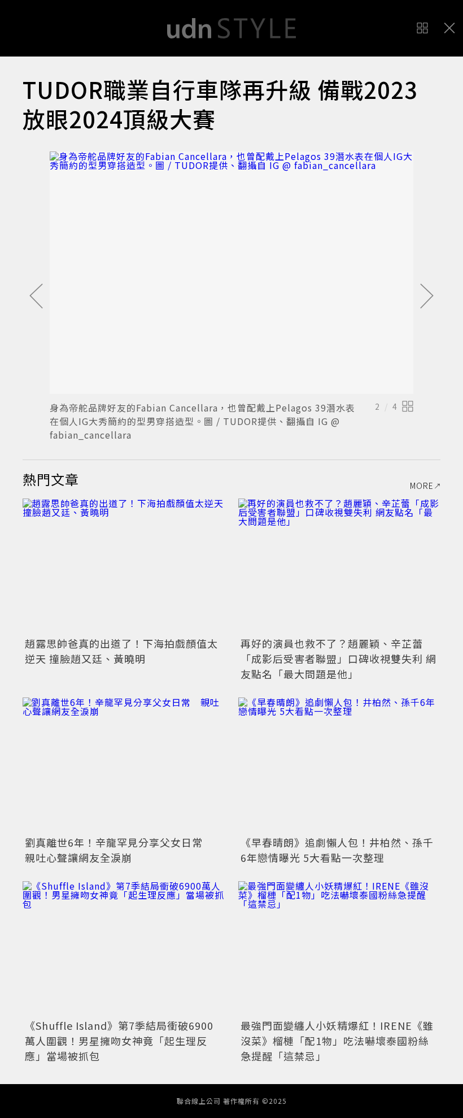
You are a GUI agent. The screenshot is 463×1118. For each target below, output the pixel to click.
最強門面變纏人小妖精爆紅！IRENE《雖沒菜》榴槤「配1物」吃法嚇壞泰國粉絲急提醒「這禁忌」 (337, 1040)
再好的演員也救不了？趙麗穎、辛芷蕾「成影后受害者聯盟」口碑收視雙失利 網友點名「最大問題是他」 (338, 658)
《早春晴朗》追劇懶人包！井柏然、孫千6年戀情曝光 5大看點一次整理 (337, 850)
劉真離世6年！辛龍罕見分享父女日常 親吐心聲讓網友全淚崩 (119, 850)
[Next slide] (426, 296)
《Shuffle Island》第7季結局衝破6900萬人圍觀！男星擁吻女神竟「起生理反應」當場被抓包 (119, 1040)
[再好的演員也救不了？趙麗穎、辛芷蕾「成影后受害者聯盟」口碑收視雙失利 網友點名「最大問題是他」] (339, 566)
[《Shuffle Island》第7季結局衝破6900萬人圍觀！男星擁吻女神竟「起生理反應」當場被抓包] (124, 948)
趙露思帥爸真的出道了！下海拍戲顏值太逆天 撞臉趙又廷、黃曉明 (121, 651)
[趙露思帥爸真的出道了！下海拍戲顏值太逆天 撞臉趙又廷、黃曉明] (124, 566)
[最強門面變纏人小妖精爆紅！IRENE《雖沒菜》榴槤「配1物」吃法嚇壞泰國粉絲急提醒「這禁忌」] (339, 948)
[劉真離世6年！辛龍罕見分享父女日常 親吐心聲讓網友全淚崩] (124, 765)
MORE (422, 485)
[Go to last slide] (36, 296)
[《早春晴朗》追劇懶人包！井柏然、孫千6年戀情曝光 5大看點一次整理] (339, 765)
